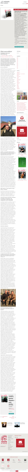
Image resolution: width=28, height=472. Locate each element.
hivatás (18, 105)
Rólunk (9, 443)
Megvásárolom (11, 413)
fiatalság (23, 103)
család (24, 102)
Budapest (23, 102)
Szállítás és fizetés (10, 442)
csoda (26, 102)
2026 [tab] (17, 57)
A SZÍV (12, 408)
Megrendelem (21, 46)
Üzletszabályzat (10, 446)
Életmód (11, 55)
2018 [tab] (17, 65)
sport (26, 108)
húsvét (19, 105)
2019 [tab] (17, 64)
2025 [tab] (17, 58)
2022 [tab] (17, 61)
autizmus (19, 102)
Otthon (18, 84)
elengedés (18, 103)
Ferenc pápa (20, 103)
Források (18, 77)
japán (24, 105)
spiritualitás (24, 108)
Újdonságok (12, 409)
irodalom (22, 105)
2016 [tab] (17, 67)
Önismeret (18, 83)
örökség (24, 110)
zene (18, 110)
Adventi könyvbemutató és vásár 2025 (11, 417)
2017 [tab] (17, 66)
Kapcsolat (9, 444)
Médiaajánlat (10, 449)
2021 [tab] (17, 62)
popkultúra (18, 108)
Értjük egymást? (18, 76)
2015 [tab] (17, 68)
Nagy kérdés (18, 82)
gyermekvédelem (22, 104)
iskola (23, 105)
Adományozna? (10, 435)
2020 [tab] (17, 63)
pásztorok (22, 108)
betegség (21, 102)
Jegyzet (18, 78)
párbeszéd (20, 108)
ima (20, 105)
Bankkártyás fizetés (10, 448)
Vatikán (17, 110)
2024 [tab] (17, 59)
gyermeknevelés (18, 104)
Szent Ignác (18, 109)
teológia (20, 109)
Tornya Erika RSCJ (3, 55)
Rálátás (18, 85)
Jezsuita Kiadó (5, 2)
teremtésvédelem (23, 109)
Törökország (26, 109)
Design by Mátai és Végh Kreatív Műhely (24, 451)
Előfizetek (16, 46)
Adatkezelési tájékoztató (10, 437)
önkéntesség (21, 110)
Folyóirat (10, 409)
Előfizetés (9, 440)
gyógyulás (25, 104)
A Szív (8, 55)
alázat (17, 102)
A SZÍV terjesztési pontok (10, 439)
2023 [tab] (17, 60)
